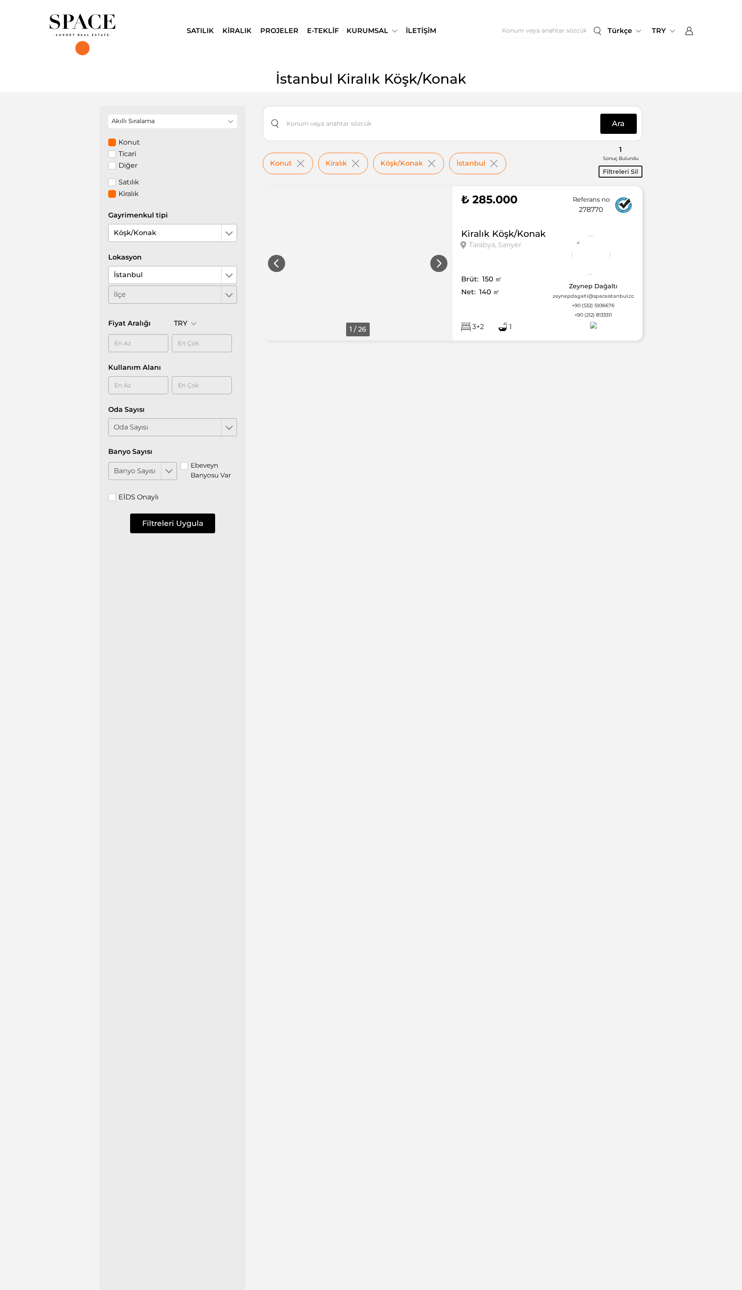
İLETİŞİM (421, 31)
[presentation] (276, 263)
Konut (129, 142)
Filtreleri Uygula (173, 523)
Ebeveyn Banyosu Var (211, 470)
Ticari (127, 154)
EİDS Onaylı (138, 497)
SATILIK (200, 31)
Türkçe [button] (620, 31)
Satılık (129, 182)
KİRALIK (237, 31)
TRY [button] (659, 31)
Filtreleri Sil (620, 171)
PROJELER (279, 31)
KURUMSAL (367, 31)
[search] (597, 30)
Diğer (128, 165)
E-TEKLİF (323, 31)
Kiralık (129, 194)
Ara (618, 123)
